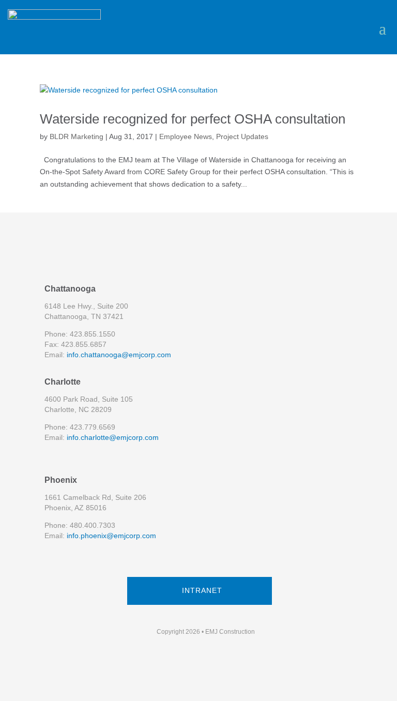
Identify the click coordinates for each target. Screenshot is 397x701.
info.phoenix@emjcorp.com (111, 535)
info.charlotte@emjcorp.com (113, 437)
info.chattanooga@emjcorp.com (119, 355)
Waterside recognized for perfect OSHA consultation (192, 119)
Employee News (185, 136)
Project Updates (242, 136)
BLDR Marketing (76, 136)
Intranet (202, 590)
